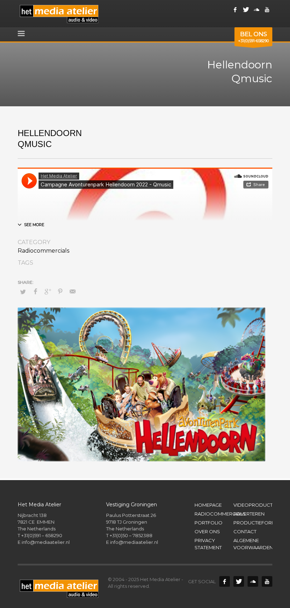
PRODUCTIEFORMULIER (252, 522)
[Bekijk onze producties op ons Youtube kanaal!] (267, 9)
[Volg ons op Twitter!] (245, 9)
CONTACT (244, 531)
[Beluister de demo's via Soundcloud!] (253, 581)
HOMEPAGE (208, 505)
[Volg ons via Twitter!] (238, 581)
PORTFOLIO (208, 522)
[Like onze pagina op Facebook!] (235, 9)
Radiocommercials (43, 250)
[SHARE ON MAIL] (72, 291)
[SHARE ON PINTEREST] (60, 291)
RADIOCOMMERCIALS (214, 514)
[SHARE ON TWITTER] (23, 291)
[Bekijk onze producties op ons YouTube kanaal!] (267, 581)
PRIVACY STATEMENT (208, 544)
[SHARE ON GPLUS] (47, 291)
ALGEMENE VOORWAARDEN (252, 544)
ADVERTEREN (249, 514)
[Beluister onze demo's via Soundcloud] (256, 9)
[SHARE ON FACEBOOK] (35, 291)
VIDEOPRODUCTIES (252, 505)
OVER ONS (207, 531)
